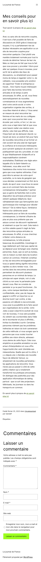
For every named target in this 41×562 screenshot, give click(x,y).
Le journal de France (11, 5)
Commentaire (9, 466)
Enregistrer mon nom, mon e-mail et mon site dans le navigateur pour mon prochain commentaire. (21, 527)
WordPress (28, 557)
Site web (7, 513)
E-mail (6, 503)
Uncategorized (30, 411)
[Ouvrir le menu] (37, 4)
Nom (6, 492)
